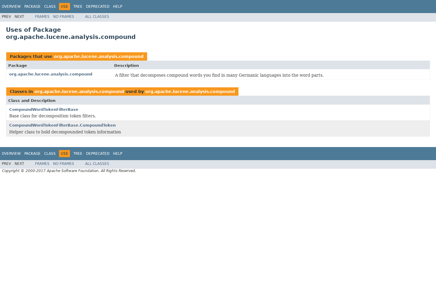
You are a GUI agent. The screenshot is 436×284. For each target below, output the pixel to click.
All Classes (97, 17)
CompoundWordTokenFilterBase (43, 109)
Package (32, 6)
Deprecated (97, 6)
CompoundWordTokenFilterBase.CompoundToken (62, 125)
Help (117, 6)
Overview (11, 6)
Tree (77, 6)
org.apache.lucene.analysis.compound (99, 56)
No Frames (63, 17)
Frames (42, 17)
